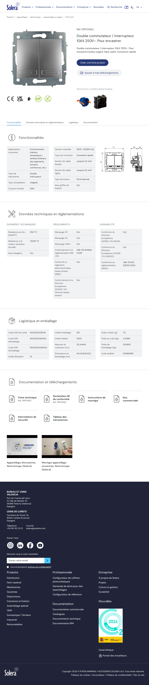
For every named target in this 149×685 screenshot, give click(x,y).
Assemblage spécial (17, 605)
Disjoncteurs (13, 596)
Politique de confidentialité (118, 675)
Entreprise (82, 7)
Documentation (64, 7)
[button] (132, 7)
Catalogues (59, 614)
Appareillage (22, 17)
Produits (26, 7)
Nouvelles (98, 7)
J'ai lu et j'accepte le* (31, 567)
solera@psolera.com (35, 528)
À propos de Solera (109, 577)
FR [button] (138, 7)
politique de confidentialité (39, 567)
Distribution (13, 577)
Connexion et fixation (18, 601)
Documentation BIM (63, 623)
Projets (102, 582)
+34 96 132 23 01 (15, 528)
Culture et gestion (108, 587)
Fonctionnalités (14, 122)
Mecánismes (13, 587)
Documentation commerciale (68, 609)
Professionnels (43, 7)
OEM (9, 610)
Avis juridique (98, 675)
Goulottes (12, 591)
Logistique (73, 122)
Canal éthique (106, 649)
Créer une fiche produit (92, 62)
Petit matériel (14, 582)
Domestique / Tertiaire (19, 615)
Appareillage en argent (53, 17)
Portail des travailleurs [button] (115, 655)
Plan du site (138, 675)
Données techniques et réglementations (45, 122)
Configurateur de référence (67, 594)
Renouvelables (14, 624)
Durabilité (104, 591)
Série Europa (35, 17)
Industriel (12, 619)
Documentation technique (66, 618)
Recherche (116, 7)
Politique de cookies (80, 675)
